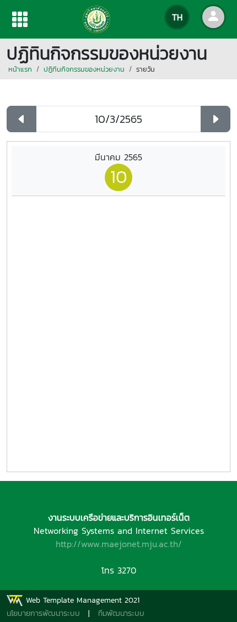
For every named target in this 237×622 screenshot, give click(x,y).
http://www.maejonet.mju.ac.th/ (119, 543)
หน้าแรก (20, 69)
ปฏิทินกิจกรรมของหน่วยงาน (84, 69)
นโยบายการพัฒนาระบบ (43, 613)
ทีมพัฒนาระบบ (121, 613)
